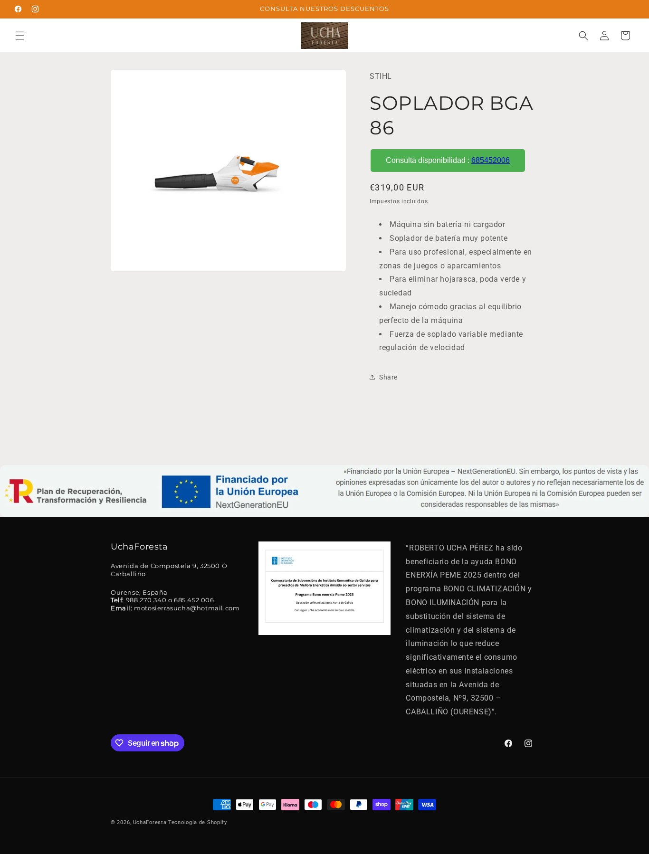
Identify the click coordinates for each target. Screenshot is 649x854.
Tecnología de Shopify (197, 822)
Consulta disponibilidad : (448, 160)
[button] (20, 35)
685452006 (490, 160)
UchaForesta (150, 822)
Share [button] (388, 377)
